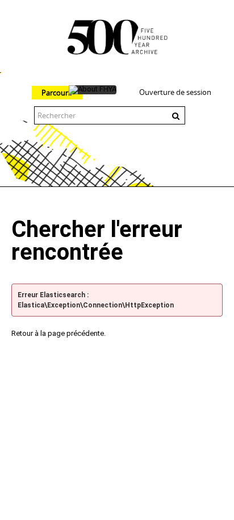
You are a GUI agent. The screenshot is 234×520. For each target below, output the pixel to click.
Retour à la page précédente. (58, 333)
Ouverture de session (175, 92)
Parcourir (57, 93)
